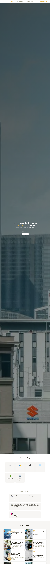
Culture (17, 1)
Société (32, 1)
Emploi (24, 1)
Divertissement (21, 1)
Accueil (12, 1)
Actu (14, 1)
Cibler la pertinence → (43, 1)
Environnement (28, 1)
